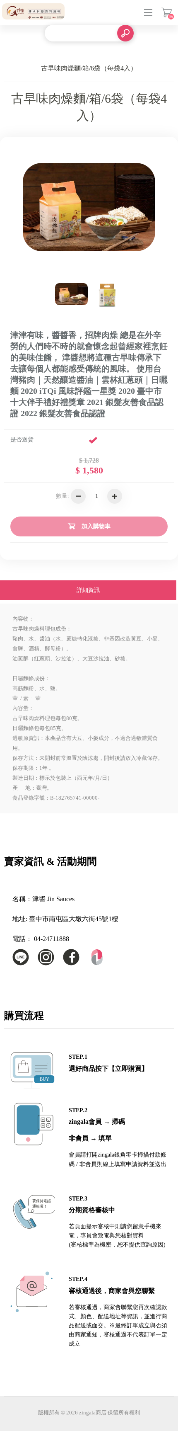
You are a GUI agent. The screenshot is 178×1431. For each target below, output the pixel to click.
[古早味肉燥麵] (71, 294)
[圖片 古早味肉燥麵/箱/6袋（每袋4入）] (106, 294)
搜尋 (125, 33)
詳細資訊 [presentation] (88, 590)
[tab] (88, 591)
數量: (62, 496)
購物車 (166, 12)
